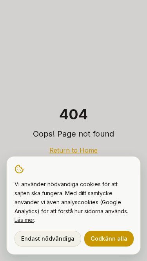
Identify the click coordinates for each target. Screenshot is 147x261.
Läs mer (24, 219)
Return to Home (73, 150)
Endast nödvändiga (47, 238)
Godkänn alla (109, 238)
